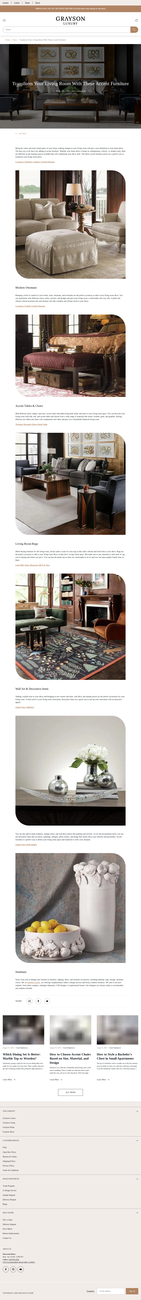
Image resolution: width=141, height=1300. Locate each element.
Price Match (7, 1229)
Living (16, 3)
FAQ (4, 1147)
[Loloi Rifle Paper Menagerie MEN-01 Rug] (70, 627)
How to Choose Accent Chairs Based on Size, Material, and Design (70, 1059)
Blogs (5, 1204)
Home (27, 3)
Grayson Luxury (9, 1118)
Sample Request (9, 1195)
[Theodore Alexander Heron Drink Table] (70, 484)
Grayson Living (9, 1123)
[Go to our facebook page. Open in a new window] (6, 1269)
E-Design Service (9, 1190)
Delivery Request (9, 1200)
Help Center (8, 1213)
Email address (105, 1291)
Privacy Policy (8, 1166)
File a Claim (7, 1220)
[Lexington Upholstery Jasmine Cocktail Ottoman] (70, 224)
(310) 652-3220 (14, 1260)
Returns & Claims (10, 1157)
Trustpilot (90, 1291)
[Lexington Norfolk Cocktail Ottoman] (70, 356)
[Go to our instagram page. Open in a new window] (13, 1269)
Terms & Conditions (11, 1170)
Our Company (9, 1111)
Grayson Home (8, 1127)
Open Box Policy (9, 1152)
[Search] (134, 30)
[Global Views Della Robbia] (70, 908)
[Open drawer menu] (4, 20)
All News (22, 134)
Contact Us (7, 1238)
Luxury (6, 3)
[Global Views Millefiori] (70, 771)
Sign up (132, 1291)
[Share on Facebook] (38, 1001)
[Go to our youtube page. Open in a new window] (21, 1269)
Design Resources (11, 1179)
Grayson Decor (8, 1132)
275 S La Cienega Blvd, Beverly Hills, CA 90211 (19, 1262)
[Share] (29, 1001)
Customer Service (11, 1141)
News (15, 40)
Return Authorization (11, 1233)
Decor (37, 3)
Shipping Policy (9, 1161)
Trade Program (9, 1186)
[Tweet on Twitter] (47, 1001)
